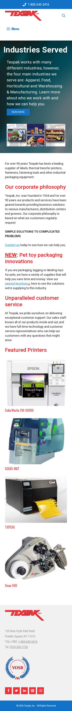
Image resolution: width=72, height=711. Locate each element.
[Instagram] (40, 690)
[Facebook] (8, 690)
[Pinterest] (32, 690)
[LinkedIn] (24, 690)
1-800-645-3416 (38, 4)
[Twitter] (16, 690)
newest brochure (16, 283)
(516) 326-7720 (19, 647)
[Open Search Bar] (64, 15)
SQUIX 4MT (12, 468)
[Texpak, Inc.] (23, 15)
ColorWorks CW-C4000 (19, 410)
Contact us (12, 245)
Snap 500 (11, 585)
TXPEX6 (10, 527)
